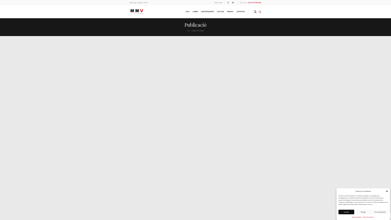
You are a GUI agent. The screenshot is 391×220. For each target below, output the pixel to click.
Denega (363, 212)
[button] (387, 191)
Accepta (346, 212)
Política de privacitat (368, 217)
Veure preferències (380, 212)
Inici (188, 31)
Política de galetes (357, 217)
